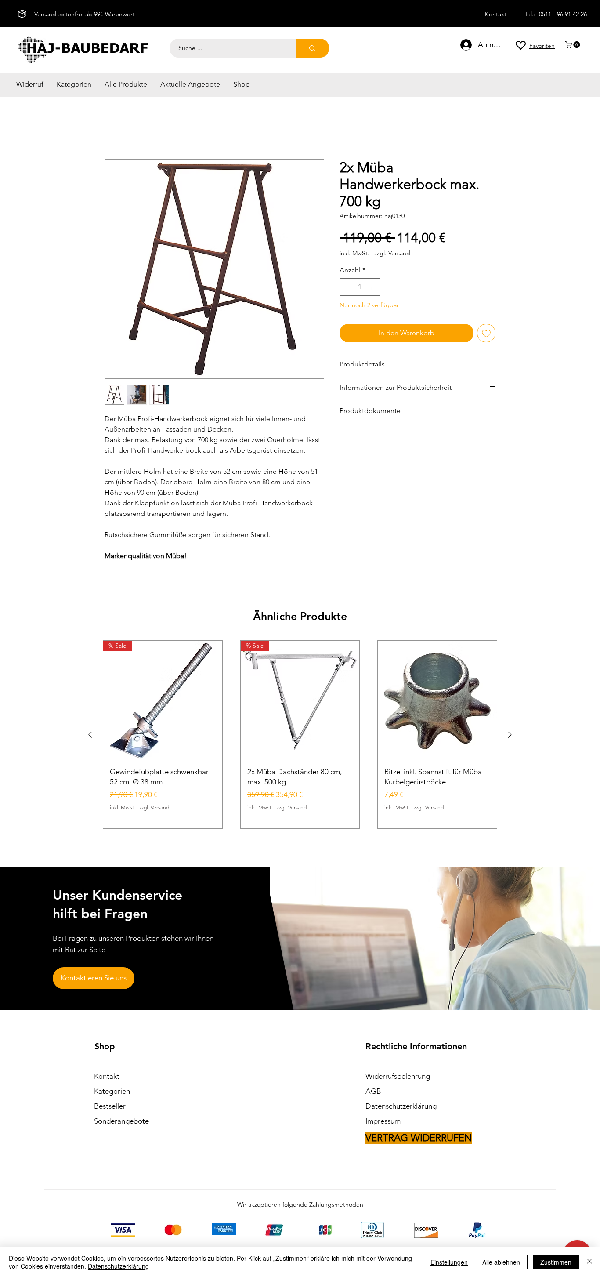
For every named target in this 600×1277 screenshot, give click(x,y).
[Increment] (372, 288)
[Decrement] (347, 288)
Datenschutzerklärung (118, 1266)
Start (112, 128)
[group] (300, 736)
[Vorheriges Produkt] (90, 736)
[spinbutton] (359, 288)
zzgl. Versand (392, 254)
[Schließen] (589, 1262)
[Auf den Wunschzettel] (486, 334)
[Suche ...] (312, 48)
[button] (573, 44)
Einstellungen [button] (449, 1262)
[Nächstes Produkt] (510, 736)
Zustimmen (555, 1262)
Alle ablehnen (501, 1262)
